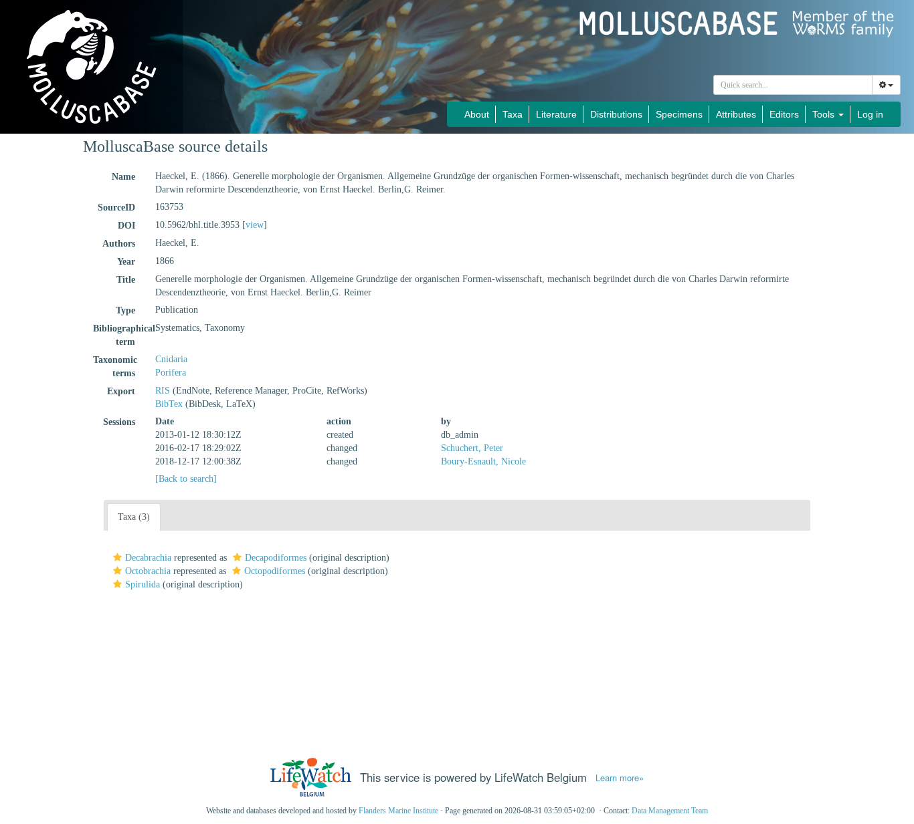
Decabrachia (148, 558)
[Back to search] (186, 479)
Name (123, 177)
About (476, 114)
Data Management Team (670, 810)
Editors (784, 114)
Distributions (616, 114)
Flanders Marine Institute (398, 810)
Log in (870, 114)
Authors (118, 244)
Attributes (736, 114)
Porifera (170, 373)
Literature (556, 114)
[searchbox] (793, 85)
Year (126, 262)
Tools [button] (824, 114)
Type (125, 310)
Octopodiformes (274, 571)
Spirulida (142, 584)
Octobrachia (148, 571)
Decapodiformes (275, 558)
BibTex (169, 404)
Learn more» (620, 778)
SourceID (116, 207)
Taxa (512, 114)
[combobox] (793, 85)
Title (125, 280)
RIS (162, 391)
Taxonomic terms (115, 366)
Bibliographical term (119, 335)
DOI (126, 226)
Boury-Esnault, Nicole (483, 461)
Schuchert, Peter (472, 448)
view (255, 225)
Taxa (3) (134, 517)
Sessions (119, 422)
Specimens (679, 114)
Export (121, 391)
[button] (117, 557)
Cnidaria (171, 359)
